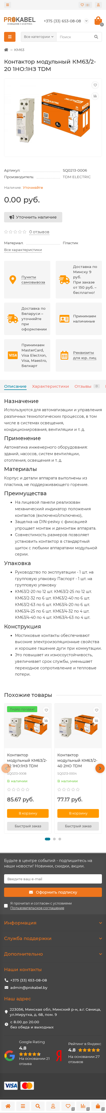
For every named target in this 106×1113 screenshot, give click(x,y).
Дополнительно (23, 954)
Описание (15, 386)
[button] (47, 839)
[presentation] (6, 768)
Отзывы (86, 386)
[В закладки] (95, 85)
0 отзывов (39, 231)
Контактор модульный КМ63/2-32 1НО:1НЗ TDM (27, 760)
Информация (20, 923)
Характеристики (50, 386)
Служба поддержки (28, 938)
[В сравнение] (95, 96)
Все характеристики (23, 249)
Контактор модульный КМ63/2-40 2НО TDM (77, 760)
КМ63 (19, 49)
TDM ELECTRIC (77, 177)
